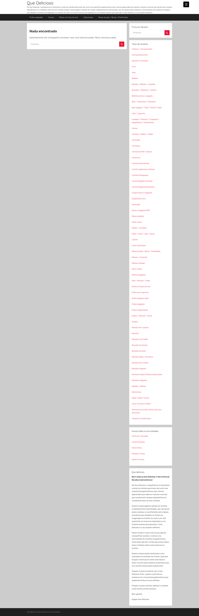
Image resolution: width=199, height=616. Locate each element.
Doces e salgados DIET (141, 210)
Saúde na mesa (138, 459)
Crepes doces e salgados (142, 193)
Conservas (136, 158)
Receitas (135, 333)
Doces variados (138, 216)
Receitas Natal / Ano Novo (142, 357)
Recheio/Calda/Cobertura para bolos (147, 374)
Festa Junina (137, 222)
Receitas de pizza (139, 351)
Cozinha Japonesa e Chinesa (143, 169)
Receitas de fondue (140, 345)
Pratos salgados (36, 17)
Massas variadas (138, 263)
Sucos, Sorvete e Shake (141, 404)
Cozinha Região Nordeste (142, 181)
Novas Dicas (137, 448)
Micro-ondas (137, 269)
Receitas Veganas (139, 369)
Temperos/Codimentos (141, 418)
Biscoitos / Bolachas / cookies (144, 90)
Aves (134, 72)
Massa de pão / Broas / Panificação (113, 17)
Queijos (135, 322)
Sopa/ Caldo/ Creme (140, 398)
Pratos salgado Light (140, 298)
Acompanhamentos (140, 55)
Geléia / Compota (139, 228)
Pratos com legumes (140, 292)
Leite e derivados (139, 245)
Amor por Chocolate (140, 436)
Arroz (134, 67)
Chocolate (136, 140)
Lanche (135, 240)
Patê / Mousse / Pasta (141, 281)
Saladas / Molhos (139, 386)
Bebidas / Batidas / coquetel (143, 84)
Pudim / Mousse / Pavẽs (142, 316)
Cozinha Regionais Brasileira (143, 187)
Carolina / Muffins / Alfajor (142, 134)
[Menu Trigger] (186, 4)
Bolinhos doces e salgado (142, 96)
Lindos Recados (138, 442)
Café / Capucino (138, 113)
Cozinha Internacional (140, 163)
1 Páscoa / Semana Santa (142, 49)
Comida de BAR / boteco (142, 152)
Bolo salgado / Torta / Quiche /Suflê (147, 108)
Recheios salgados (139, 380)
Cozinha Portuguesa (140, 175)
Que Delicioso (40, 2)
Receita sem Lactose (140, 327)
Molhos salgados (139, 275)
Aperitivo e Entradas (140, 61)
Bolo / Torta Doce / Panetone (144, 102)
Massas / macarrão (139, 257)
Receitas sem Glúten (140, 363)
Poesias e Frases (138, 454)
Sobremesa (88, 17)
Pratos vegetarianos (140, 310)
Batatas (135, 78)
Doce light (136, 204)
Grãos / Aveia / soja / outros (143, 234)
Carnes (51, 17)
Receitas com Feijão (140, 339)
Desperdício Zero (139, 199)
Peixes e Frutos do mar (68, 17)
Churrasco (136, 146)
